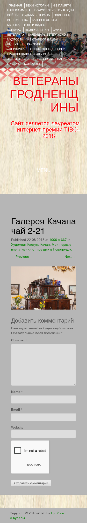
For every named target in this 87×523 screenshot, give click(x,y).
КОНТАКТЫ (32, 64)
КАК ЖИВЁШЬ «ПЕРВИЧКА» (26, 47)
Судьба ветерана (36, 15)
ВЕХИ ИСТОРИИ (37, 5)
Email (15, 409)
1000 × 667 (58, 240)
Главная (15, 5)
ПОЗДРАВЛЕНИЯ (37, 30)
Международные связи (33, 59)
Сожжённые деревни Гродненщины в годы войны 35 (36, 53)
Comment (19, 340)
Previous (20, 256)
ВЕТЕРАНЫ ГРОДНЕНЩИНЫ (44, 94)
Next (70, 256)
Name (15, 392)
